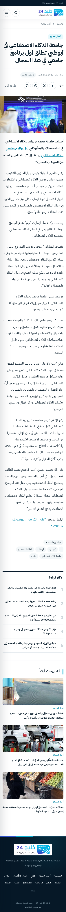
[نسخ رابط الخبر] (27, 85)
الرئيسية (60, 23)
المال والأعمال (20, 876)
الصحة (57, 883)
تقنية (16, 883)
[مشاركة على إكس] (44, 85)
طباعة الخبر (10, 86)
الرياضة (39, 883)
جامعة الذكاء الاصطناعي (51, 556)
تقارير (6, 876)
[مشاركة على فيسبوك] (52, 85)
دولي (33, 876)
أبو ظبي (53, 549)
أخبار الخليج (46, 23)
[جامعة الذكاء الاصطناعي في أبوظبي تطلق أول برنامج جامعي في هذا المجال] (61, 549)
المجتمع (27, 883)
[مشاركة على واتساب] (35, 85)
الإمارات (41, 549)
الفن (48, 883)
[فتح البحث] (16, 13)
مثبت (33, 556)
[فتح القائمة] (6, 13)
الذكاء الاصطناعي (25, 549)
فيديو (8, 883)
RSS (33, 890)
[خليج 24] (50, 12)
